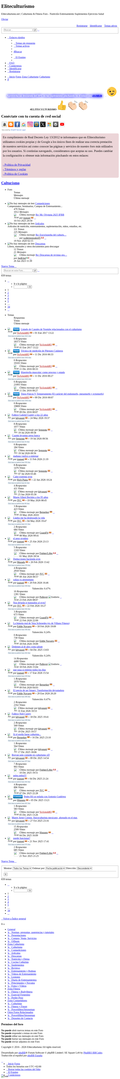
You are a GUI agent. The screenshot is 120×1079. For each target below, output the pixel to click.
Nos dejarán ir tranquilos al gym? (29, 602)
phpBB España (34, 1055)
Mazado (21, 562)
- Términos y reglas (14, 169)
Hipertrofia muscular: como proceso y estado (43, 372)
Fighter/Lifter (46, 553)
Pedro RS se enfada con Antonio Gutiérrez (45, 796)
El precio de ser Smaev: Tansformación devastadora (38, 690)
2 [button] (8, 292)
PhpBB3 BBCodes (92, 1052)
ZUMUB (97, 95)
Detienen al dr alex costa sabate (27, 646)
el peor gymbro (20, 538)
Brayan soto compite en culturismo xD (31, 755)
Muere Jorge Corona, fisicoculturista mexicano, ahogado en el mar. (45, 817)
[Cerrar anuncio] (116, 136)
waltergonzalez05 (32, 238)
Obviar (4, 19)
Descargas (40, 243)
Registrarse (82, 25)
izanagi (26, 218)
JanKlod (22, 258)
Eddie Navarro (24, 626)
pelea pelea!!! (19, 775)
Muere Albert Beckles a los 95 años (30, 497)
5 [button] (8, 301)
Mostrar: (8, 868)
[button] (8, 281)
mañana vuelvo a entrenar (25, 456)
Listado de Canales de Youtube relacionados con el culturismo (51, 329)
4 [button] (8, 298)
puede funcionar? (21, 838)
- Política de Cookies (15, 174)
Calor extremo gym (22, 476)
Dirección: (71, 868)
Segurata (42, 429)
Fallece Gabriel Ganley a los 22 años (30, 415)
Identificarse (96, 25)
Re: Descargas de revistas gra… (51, 255)
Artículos (39, 223)
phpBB (22, 1052)
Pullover (44, 597)
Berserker (44, 512)
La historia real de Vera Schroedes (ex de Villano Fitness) (41, 623)
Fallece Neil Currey (21, 713)
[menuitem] (24, 43)
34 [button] (9, 306)
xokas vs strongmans (23, 579)
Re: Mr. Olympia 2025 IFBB (50, 214)
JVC (19, 500)
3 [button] (8, 295)
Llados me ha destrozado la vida (29, 517)
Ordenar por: (38, 868)
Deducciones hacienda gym (26, 559)
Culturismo (10, 183)
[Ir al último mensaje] (56, 344)
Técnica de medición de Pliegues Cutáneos (42, 350)
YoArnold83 (23, 333)
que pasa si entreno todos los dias (29, 669)
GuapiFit (44, 532)
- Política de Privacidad (16, 164)
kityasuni (20, 418)
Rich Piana (22, 479)
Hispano (21, 800)
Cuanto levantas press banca (26, 435)
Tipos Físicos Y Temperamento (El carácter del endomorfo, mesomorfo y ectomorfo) (62, 394)
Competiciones (42, 203)
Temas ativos (110, 25)
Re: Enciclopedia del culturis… (51, 234)
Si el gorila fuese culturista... (27, 734)
